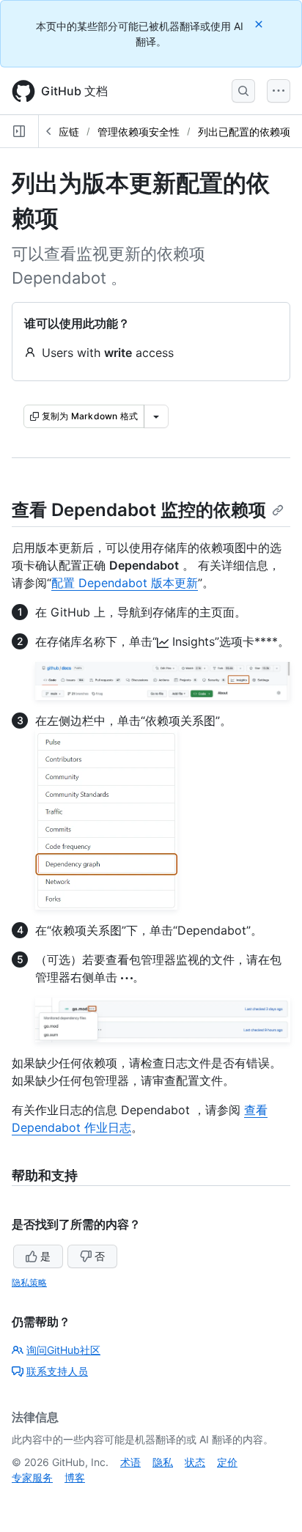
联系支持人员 (57, 1371)
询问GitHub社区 (63, 1350)
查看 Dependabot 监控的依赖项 (139, 509)
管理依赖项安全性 (138, 131)
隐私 (162, 1462)
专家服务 (32, 1477)
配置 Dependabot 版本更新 (124, 582)
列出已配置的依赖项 (244, 131)
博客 (75, 1477)
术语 (130, 1462)
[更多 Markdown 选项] (156, 416)
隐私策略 (29, 1282)
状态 (195, 1462)
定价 (227, 1462)
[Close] (260, 23)
